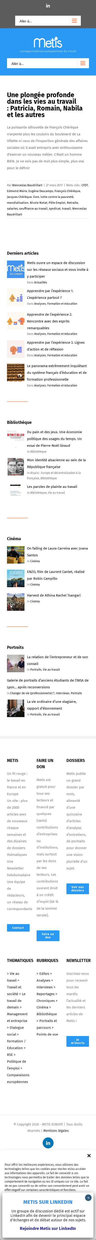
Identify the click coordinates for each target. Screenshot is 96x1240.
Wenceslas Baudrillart (27, 185)
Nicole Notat (38, 202)
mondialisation (17, 202)
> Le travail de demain (16, 1001)
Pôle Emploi (57, 202)
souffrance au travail (33, 208)
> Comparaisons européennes (18, 1075)
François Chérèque (67, 191)
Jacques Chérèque (19, 197)
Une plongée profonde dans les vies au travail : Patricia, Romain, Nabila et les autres (45, 105)
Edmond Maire (17, 191)
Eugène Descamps (40, 191)
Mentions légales (56, 1131)
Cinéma (35, 561)
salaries (12, 208)
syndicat (55, 208)
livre (36, 197)
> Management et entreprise (17, 1014)
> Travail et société (14, 987)
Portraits (35, 669)
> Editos (43, 974)
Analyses (40, 303)
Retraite (72, 202)
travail (66, 208)
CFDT (85, 185)
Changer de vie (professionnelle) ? (32, 693)
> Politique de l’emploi (16, 1061)
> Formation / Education (16, 1041)
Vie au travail (51, 669)
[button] (89, 1155)
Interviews (62, 693)
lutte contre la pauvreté (57, 197)
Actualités (40, 282)
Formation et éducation (62, 303)
